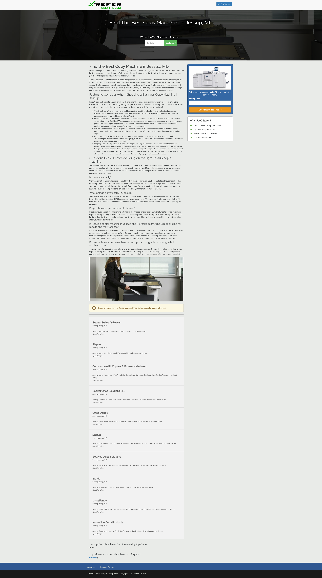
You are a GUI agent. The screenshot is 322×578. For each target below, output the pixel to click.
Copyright (124, 573)
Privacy (108, 573)
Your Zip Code (195, 99)
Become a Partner (107, 567)
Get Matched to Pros (208, 109)
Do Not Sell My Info (138, 573)
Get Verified (225, 4)
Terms (115, 573)
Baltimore (93, 557)
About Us (91, 567)
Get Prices (170, 43)
